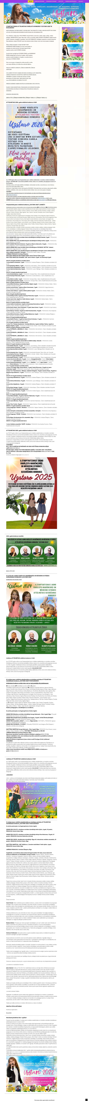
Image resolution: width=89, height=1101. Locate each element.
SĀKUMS (30, 1)
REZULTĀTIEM (45, 734)
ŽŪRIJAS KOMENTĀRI (19, 97)
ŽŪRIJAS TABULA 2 (42, 97)
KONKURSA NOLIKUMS (39, 1)
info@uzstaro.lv (14, 751)
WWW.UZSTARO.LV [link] (13, 194)
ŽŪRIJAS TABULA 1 (31, 97)
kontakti (81, 1)
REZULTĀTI (61, 1)
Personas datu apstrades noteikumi (44, 1100)
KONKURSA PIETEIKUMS (51, 1)
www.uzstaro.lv (25, 455)
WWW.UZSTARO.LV (47, 235)
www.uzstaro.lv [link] (42, 199)
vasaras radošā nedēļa (70, 1)
